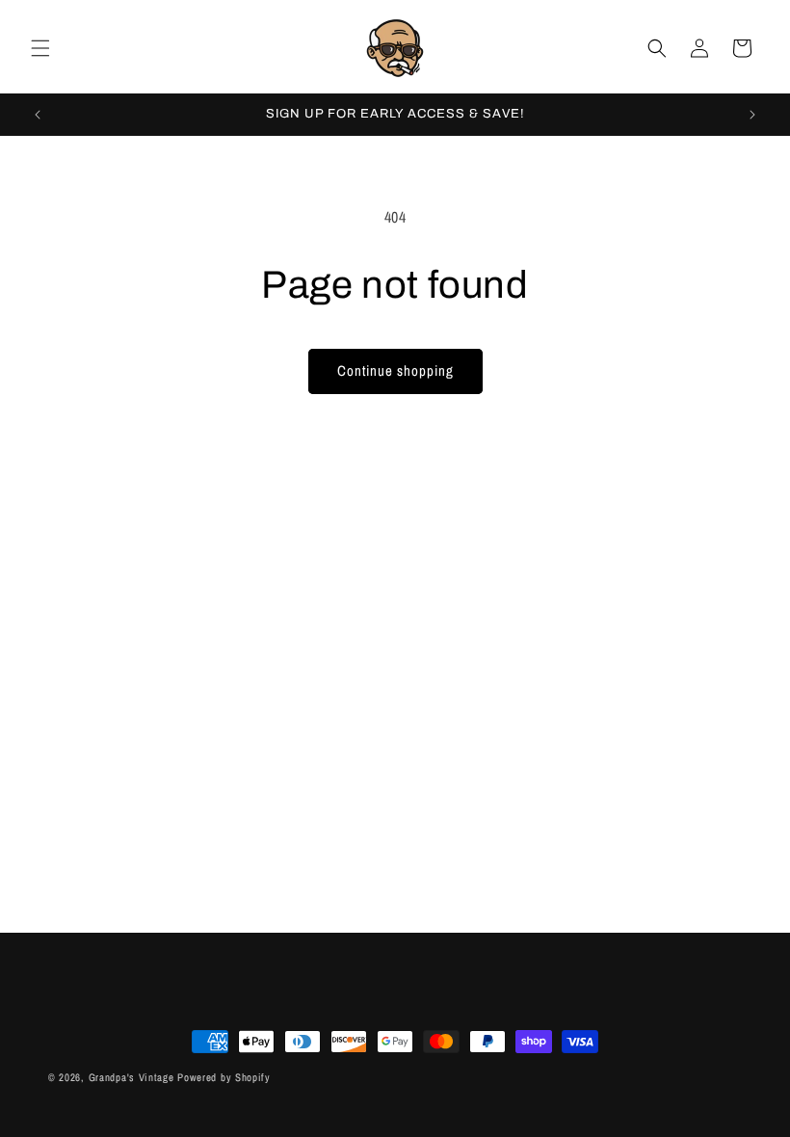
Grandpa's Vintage (131, 1077)
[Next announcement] (752, 114)
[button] (40, 48)
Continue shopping (395, 370)
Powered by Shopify (224, 1077)
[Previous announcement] (37, 114)
